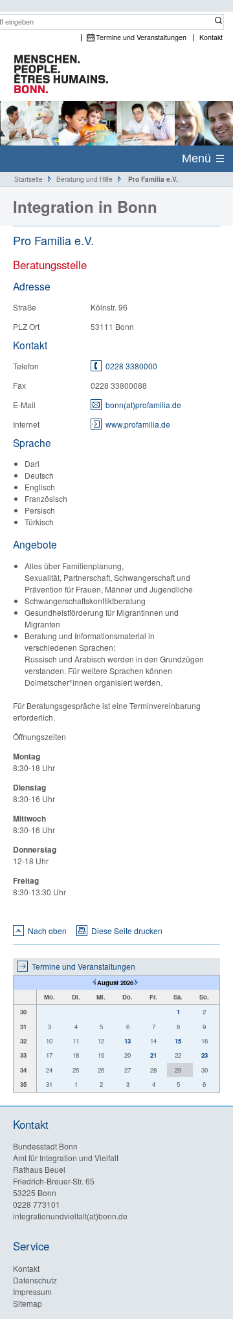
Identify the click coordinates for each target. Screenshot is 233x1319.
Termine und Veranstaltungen (141, 37)
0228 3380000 (131, 365)
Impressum (32, 1291)
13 (127, 1040)
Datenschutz (35, 1279)
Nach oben (47, 930)
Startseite (28, 179)
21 (153, 1055)
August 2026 (115, 982)
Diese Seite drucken (126, 930)
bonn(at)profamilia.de (143, 404)
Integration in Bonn (85, 206)
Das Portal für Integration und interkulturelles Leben (55, 75)
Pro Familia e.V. (153, 179)
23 (204, 1055)
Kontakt (211, 37)
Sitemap (27, 1303)
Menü (196, 158)
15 (178, 1040)
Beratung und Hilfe (84, 179)
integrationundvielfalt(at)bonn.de (70, 1215)
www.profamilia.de (137, 424)
